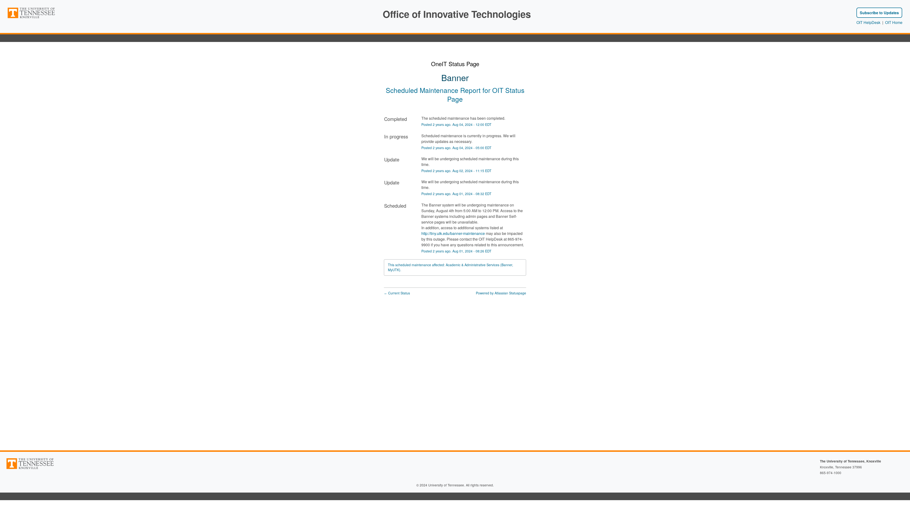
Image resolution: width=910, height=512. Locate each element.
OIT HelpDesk (868, 22)
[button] (879, 12)
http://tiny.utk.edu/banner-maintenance (453, 233)
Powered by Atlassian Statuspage (501, 293)
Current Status (397, 293)
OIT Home (893, 22)
